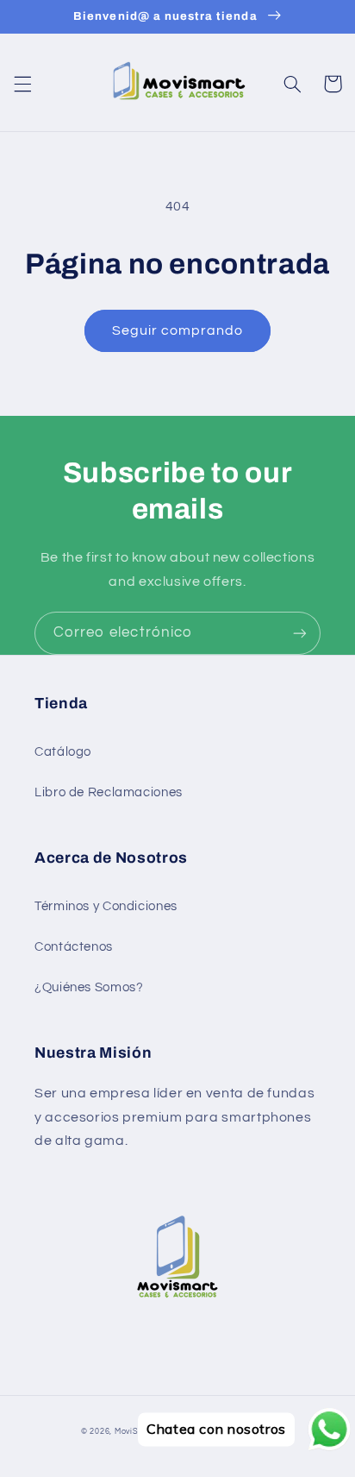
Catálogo (62, 751)
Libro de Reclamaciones (108, 792)
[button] (22, 84)
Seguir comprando (178, 330)
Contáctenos (73, 946)
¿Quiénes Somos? (88, 987)
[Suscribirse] (300, 633)
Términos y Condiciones (106, 906)
